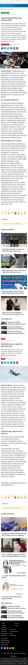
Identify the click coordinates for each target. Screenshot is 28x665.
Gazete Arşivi (13, 635)
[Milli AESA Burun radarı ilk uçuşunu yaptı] (14, 374)
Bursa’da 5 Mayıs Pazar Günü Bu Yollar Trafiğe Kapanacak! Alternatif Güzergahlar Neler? (13, 292)
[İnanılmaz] (22, 211)
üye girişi (16, 223)
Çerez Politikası (22, 653)
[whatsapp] (8, 48)
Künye (11, 653)
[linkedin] (14, 48)
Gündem (4, 625)
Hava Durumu (4, 638)
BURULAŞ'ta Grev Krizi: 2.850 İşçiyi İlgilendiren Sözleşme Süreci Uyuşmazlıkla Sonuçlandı (13, 271)
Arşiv (11, 633)
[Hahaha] (18, 211)
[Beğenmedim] (12, 211)
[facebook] (2, 48)
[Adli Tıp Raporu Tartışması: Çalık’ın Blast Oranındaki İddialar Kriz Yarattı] (14, 545)
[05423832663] (13, 648)
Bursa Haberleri (10, 9)
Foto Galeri (3, 629)
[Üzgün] (25, 211)
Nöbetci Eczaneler (5, 642)
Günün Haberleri (14, 631)
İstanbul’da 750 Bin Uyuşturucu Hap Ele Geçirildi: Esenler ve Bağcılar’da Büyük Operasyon (14, 534)
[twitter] (5, 48)
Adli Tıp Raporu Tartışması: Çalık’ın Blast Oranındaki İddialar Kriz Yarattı (14, 555)
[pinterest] (17, 48)
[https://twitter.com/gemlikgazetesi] (5, 648)
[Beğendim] (2, 211)
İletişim (16, 653)
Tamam (25, 663)
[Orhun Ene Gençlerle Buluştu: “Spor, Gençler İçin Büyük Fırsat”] (14, 303)
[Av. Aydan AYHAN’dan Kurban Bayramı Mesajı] (14, 588)
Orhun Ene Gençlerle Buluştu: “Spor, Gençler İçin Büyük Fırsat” (13, 313)
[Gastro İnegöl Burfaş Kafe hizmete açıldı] (14, 60)
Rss (2, 653)
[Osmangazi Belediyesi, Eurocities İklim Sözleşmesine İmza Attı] (14, 240)
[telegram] (11, 48)
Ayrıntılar (20, 663)
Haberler (4, 9)
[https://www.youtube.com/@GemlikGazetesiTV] (10, 648)
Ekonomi (17, 623)
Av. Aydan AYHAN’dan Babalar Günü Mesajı (14, 576)
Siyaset (3, 627)
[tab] (4, 219)
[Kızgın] (15, 211)
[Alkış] (5, 211)
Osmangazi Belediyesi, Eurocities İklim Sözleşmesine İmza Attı (13, 250)
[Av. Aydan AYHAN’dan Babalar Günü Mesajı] (14, 566)
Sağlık (16, 625)
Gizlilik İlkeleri (13, 656)
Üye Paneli (12, 629)
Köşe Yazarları (4, 633)
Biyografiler (3, 635)
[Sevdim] (8, 211)
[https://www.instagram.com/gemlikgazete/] (7, 648)
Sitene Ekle (7, 653)
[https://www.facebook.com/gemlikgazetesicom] (2, 648)
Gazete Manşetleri (5, 640)
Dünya (3, 623)
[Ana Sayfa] (1, 9)
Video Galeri (4, 631)
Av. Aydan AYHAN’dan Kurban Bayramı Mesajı (12, 597)
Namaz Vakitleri (4, 644)
